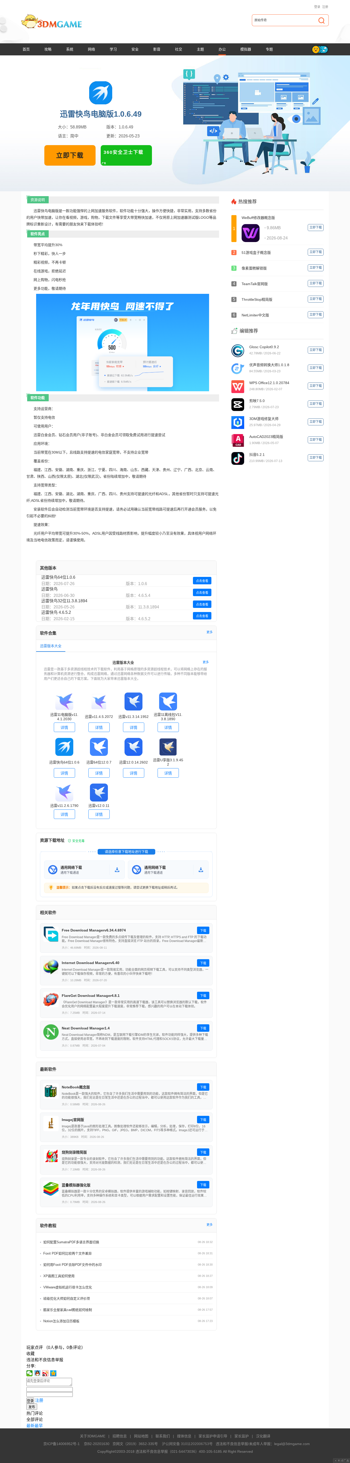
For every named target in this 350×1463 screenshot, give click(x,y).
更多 (210, 632)
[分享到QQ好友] (37, 1373)
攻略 (48, 49)
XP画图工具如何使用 (59, 1276)
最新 (30, 1426)
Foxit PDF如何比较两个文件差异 (67, 1253)
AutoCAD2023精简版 (266, 437)
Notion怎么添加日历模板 (61, 1321)
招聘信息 (119, 1436)
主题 (200, 49)
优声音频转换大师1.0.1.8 (269, 365)
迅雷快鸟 (49, 589)
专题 (269, 49)
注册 (325, 7)
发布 (31, 1407)
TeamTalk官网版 (255, 284)
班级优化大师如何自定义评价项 (66, 1298)
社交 (178, 49)
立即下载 (70, 155)
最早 (39, 1426)
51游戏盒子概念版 (256, 252)
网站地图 (141, 1436)
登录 (317, 7)
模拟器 (245, 49)
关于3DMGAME (92, 1436)
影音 (156, 49)
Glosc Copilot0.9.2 (264, 347)
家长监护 (241, 1436)
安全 (135, 49)
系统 (69, 49)
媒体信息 (184, 1436)
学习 (113, 49)
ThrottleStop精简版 (257, 299)
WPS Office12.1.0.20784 (269, 383)
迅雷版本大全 (50, 646)
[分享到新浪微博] (45, 1373)
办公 (222, 49)
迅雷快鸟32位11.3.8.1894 (64, 601)
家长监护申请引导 (213, 1436)
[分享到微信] (29, 1373)
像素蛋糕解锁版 (254, 268)
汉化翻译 (263, 1436)
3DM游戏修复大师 (264, 419)
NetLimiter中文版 (255, 315)
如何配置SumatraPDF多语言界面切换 (71, 1242)
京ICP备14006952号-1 (61, 1444)
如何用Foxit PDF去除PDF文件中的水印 (72, 1265)
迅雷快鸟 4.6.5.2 (56, 612)
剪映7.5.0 (257, 401)
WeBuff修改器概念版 (258, 218)
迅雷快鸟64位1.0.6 (58, 577)
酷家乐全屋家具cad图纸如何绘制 (67, 1310)
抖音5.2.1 (257, 455)
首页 (26, 49)
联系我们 (163, 1436)
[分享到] (53, 1373)
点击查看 (202, 581)
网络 (91, 49)
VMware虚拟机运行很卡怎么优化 (67, 1287)
